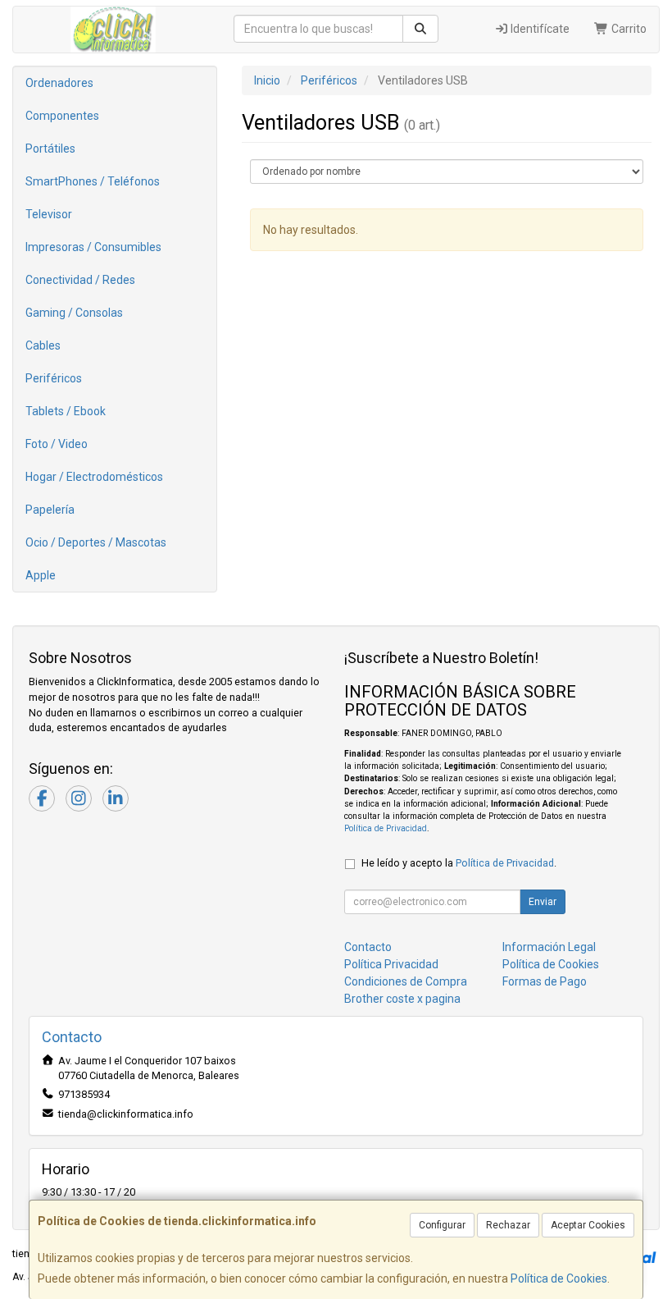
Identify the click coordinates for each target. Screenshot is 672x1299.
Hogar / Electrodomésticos (94, 476)
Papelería (50, 509)
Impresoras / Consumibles (93, 247)
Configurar (442, 1225)
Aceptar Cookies (588, 1225)
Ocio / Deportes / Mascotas (95, 542)
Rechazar (508, 1225)
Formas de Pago (544, 981)
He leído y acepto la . (458, 863)
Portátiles (50, 148)
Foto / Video (56, 444)
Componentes (62, 115)
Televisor (48, 214)
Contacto (368, 947)
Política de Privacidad (385, 828)
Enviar (542, 902)
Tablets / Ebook (65, 411)
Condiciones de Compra (405, 981)
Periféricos (53, 378)
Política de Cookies (559, 1278)
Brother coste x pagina (402, 998)
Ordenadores (59, 82)
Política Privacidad (391, 964)
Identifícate (539, 28)
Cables (43, 345)
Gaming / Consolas (74, 312)
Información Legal (549, 947)
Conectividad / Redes (80, 279)
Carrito (628, 28)
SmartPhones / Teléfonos (92, 181)
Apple (40, 575)
